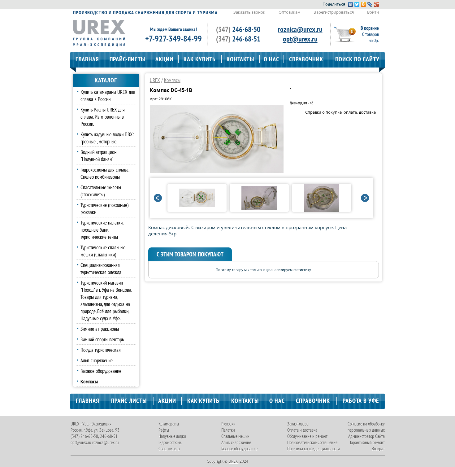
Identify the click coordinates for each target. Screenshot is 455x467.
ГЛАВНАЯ (87, 59)
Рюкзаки (228, 424)
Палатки (228, 430)
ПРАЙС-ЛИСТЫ (127, 59)
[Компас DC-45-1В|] (217, 171)
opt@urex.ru (300, 39)
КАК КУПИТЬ (200, 59)
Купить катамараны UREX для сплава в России (107, 95)
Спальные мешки (235, 436)
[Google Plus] (376, 4)
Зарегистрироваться (334, 12)
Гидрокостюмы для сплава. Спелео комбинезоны (104, 173)
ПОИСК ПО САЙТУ (357, 59)
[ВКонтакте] (350, 4)
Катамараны (168, 424)
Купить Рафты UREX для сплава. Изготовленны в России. (102, 116)
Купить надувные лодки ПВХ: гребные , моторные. (107, 138)
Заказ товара (298, 424)
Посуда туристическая (100, 349)
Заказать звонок (249, 12)
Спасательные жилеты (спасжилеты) (100, 191)
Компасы (172, 80)
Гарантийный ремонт (367, 442)
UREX (155, 80)
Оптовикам (290, 12)
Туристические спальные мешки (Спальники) (102, 251)
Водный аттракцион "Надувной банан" (98, 155)
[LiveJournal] (370, 4)
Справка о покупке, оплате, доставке (340, 112)
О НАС (271, 59)
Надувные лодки (172, 436)
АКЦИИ (164, 59)
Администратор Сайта (366, 436)
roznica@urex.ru (300, 29)
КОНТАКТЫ (240, 59)
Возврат (378, 449)
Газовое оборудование (100, 370)
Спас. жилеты (169, 449)
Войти (373, 12)
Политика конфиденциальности (313, 449)
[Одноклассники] (363, 4)
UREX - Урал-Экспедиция (91, 424)
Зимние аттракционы (99, 328)
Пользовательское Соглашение (312, 442)
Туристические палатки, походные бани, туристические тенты (101, 229)
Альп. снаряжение (96, 360)
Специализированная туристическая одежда (100, 268)
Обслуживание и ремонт (307, 436)
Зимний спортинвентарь (102, 339)
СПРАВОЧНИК (306, 59)
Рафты (163, 430)
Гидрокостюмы (170, 442)
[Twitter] (357, 4)
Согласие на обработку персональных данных (366, 427)
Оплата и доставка (302, 430)
